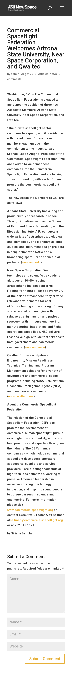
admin (15, 74)
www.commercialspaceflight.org (30, 510)
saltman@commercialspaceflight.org (36, 520)
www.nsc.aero (35, 347)
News (53, 74)
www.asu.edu (31, 262)
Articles (43, 74)
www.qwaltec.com (21, 396)
